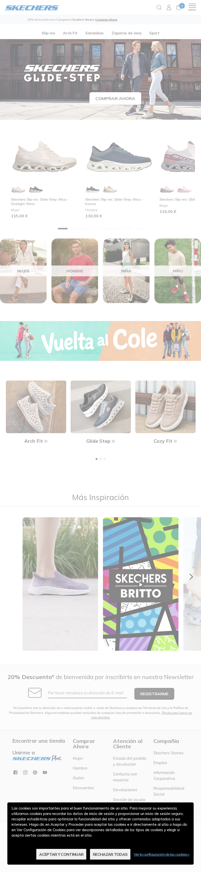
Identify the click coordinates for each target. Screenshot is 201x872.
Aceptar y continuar (61, 854)
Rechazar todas (110, 854)
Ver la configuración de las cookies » (161, 854)
